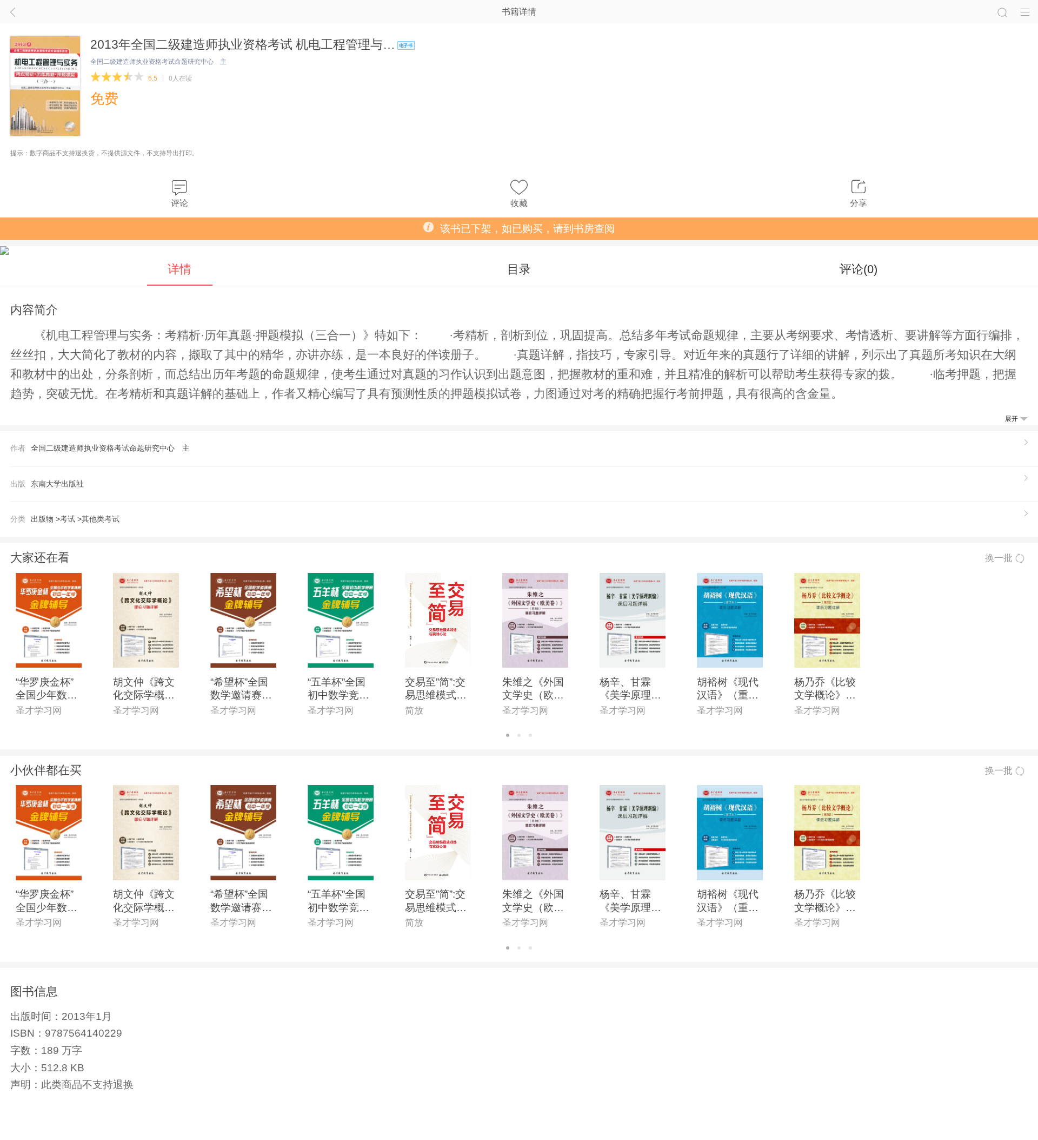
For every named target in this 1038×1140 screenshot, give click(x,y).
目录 (519, 269)
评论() (858, 269)
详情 (179, 269)
